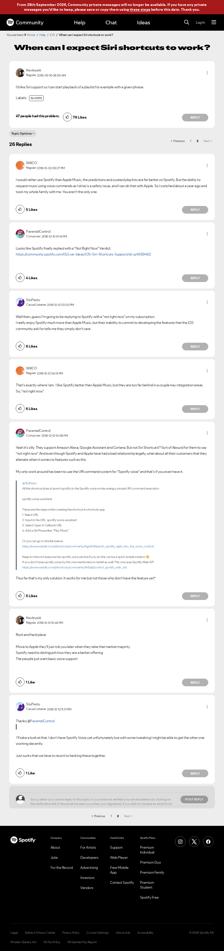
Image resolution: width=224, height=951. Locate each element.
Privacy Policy (70, 933)
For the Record (62, 867)
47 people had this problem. (38, 116)
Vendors (86, 887)
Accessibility (145, 933)
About (55, 847)
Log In (200, 22)
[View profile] (20, 72)
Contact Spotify (122, 882)
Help (79, 22)
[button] (207, 72)
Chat (111, 22)
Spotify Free (149, 897)
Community (30, 22)
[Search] (186, 22)
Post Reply (194, 799)
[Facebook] (208, 841)
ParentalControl (42, 721)
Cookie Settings (97, 933)
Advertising (89, 867)
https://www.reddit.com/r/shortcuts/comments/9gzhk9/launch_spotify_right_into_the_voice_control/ (88, 546)
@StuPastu (29, 483)
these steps (140, 9)
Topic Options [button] (21, 133)
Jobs (54, 857)
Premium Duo (150, 862)
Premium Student (147, 885)
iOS (52, 35)
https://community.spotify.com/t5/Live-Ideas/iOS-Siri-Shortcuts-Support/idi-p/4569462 (83, 254)
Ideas (143, 22)
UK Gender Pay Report (82, 942)
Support (116, 847)
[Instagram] (180, 841)
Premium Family (152, 872)
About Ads (123, 933)
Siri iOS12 (36, 98)
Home (31, 35)
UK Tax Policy (51, 942)
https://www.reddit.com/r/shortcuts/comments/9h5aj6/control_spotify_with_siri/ (74, 567)
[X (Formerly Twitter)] (194, 841)
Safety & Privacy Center (40, 933)
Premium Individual (147, 850)
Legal (14, 933)
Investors (87, 877)
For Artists (88, 847)
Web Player (119, 857)
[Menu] (213, 22)
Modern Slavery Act (23, 942)
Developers (89, 857)
